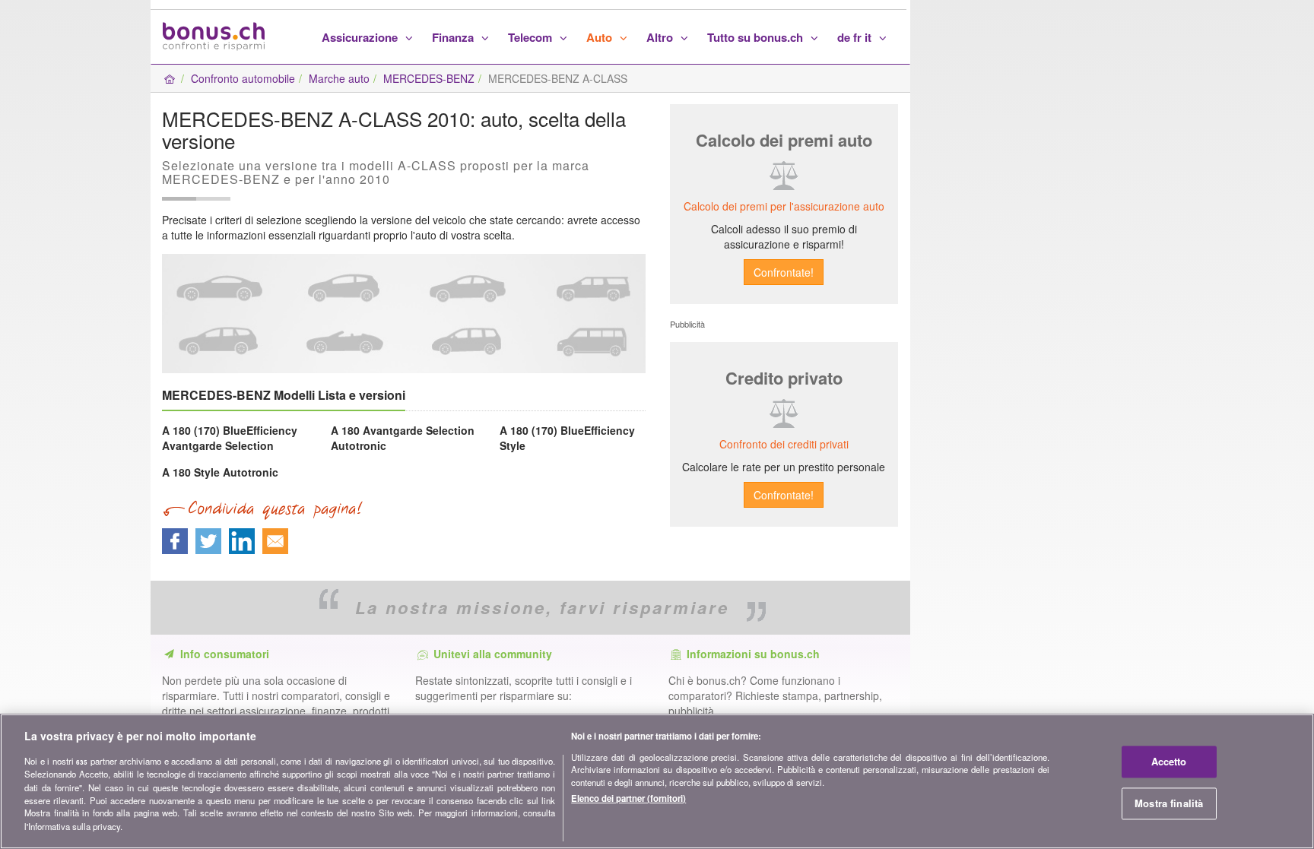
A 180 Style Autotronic (220, 472)
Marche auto (339, 78)
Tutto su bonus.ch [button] (756, 37)
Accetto (1169, 761)
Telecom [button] (531, 37)
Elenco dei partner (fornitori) (628, 797)
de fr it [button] (855, 37)
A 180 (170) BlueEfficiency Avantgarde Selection (229, 438)
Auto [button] (600, 37)
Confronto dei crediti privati (784, 443)
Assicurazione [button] (361, 37)
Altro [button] (661, 37)
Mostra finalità (1169, 803)
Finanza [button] (454, 37)
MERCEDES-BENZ (428, 78)
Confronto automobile (243, 78)
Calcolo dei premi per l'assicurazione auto (784, 206)
